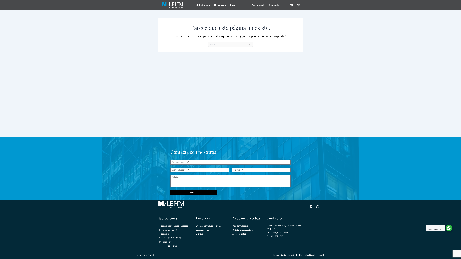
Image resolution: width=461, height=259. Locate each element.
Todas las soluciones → (169, 245)
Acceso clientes (239, 234)
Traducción (164, 234)
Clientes (199, 234)
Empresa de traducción (205, 225)
